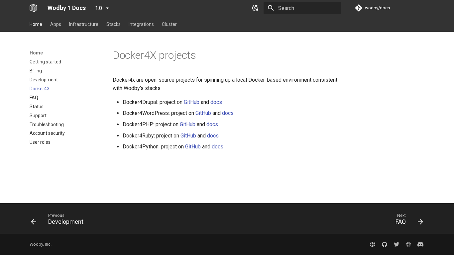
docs (216, 102)
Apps (55, 24)
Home (36, 24)
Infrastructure (83, 24)
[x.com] (396, 244)
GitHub (191, 102)
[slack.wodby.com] (408, 244)
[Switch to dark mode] (255, 8)
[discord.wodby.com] (420, 244)
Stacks (113, 24)
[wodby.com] (372, 244)
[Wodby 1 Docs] (33, 8)
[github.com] (384, 244)
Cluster (169, 24)
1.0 (99, 8)
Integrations (141, 24)
